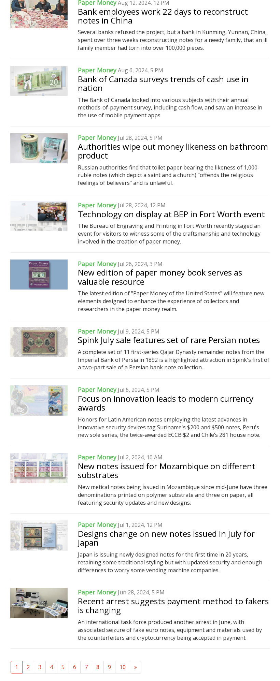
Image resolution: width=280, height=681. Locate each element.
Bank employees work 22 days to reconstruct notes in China (163, 16)
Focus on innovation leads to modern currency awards (165, 403)
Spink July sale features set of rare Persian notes (169, 339)
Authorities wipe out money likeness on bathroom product (173, 151)
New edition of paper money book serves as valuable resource (160, 277)
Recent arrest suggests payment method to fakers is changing (173, 605)
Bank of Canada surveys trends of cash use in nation (163, 83)
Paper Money (97, 70)
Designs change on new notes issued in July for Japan (166, 538)
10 (123, 667)
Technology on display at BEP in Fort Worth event (171, 214)
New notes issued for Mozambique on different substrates (166, 470)
